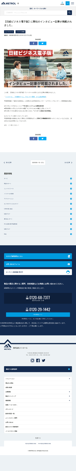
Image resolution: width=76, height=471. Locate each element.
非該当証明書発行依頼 (30, 443)
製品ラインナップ (11, 396)
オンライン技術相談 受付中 (14, 272)
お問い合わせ (9, 422)
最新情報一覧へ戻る (38, 162)
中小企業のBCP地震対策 (10, 224)
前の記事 (8, 162)
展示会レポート (8, 219)
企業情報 (8, 392)
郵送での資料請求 (11, 369)
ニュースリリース (9, 31)
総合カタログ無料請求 (12, 427)
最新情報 (8, 400)
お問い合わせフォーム (13, 264)
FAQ (5, 234)
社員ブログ (7, 214)
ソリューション (10, 378)
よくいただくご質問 (11, 418)
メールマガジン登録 (11, 431)
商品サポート (7, 183)
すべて (6, 178)
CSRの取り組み (8, 209)
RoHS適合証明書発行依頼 (44, 443)
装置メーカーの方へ (11, 405)
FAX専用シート (38, 314)
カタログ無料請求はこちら (14, 256)
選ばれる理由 (9, 383)
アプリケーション (9, 198)
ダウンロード (9, 409)
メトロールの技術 (20, 31)
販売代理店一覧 (10, 413)
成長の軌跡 (9, 387)
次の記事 (67, 162)
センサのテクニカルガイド (11, 203)
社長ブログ (7, 229)
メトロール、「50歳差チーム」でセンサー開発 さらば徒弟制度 (25, 96)
